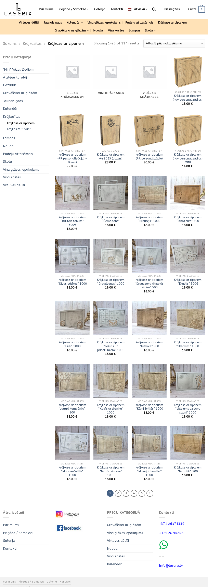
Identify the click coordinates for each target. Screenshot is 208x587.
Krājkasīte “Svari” (19, 129)
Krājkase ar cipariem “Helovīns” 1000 (188, 344)
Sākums (9, 43)
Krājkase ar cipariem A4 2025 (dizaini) (111, 156)
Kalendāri (73, 22)
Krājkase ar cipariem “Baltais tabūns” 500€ (72, 221)
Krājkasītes (32, 43)
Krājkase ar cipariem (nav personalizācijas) (188, 97)
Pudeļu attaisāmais (139, 22)
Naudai (98, 30)
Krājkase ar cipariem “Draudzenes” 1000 (111, 281)
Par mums (46, 9)
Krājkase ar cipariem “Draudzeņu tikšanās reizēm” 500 (149, 283)
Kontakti (116, 9)
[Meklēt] (154, 9)
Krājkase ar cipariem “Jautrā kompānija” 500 (72, 408)
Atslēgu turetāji (15, 77)
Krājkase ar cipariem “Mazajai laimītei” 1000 (149, 471)
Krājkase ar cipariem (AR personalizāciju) (149, 156)
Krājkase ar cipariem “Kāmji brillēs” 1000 (149, 407)
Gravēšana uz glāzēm (70, 30)
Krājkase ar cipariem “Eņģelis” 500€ (188, 281)
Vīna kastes (116, 30)
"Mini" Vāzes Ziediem (18, 69)
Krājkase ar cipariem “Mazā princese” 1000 (111, 471)
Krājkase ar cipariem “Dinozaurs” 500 (188, 219)
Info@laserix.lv (171, 566)
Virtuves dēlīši (29, 22)
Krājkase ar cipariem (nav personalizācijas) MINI (188, 158)
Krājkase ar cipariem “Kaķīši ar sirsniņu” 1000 (111, 408)
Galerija (99, 9)
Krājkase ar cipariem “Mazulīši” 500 (188, 469)
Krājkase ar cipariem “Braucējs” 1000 (149, 219)
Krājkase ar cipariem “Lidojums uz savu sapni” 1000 (188, 408)
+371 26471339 (171, 524)
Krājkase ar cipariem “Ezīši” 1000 (72, 344)
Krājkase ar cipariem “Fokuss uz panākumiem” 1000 (111, 346)
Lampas (134, 30)
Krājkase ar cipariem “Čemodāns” (111, 219)
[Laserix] (18, 9)
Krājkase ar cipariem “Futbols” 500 (149, 344)
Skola (149, 30)
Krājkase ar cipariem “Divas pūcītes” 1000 (72, 281)
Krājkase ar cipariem (172, 22)
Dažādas (9, 85)
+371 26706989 (171, 533)
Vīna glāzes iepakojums (104, 22)
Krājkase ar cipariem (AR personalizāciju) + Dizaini (72, 158)
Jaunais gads (53, 22)
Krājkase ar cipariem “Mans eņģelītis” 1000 (72, 471)
